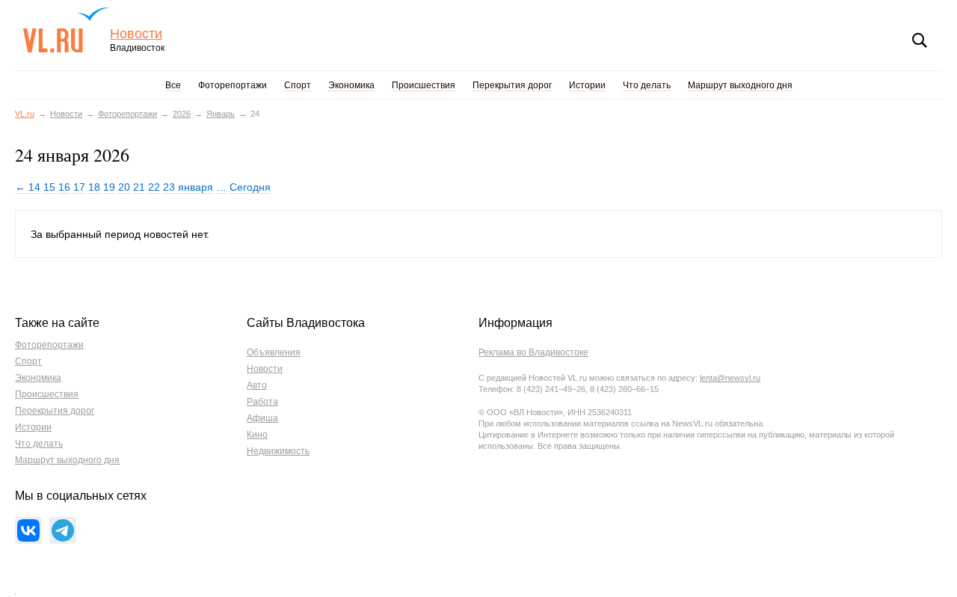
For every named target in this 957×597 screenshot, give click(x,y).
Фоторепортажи (232, 85)
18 (94, 187)
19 (109, 187)
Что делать (647, 85)
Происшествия (423, 85)
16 (64, 187)
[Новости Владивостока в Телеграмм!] (62, 530)
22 (154, 187)
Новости (136, 34)
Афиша (262, 418)
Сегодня (250, 187)
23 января (188, 187)
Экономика (351, 85)
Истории (587, 85)
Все (173, 85)
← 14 (27, 187)
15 (49, 187)
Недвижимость (278, 451)
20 (124, 187)
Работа (262, 402)
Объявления (274, 352)
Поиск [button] (919, 40)
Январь (220, 113)
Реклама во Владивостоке (533, 352)
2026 (182, 113)
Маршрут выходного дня (740, 85)
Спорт (297, 85)
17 (79, 187)
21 (139, 187)
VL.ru (66, 29)
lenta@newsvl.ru (730, 377)
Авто (257, 385)
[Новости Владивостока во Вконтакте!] (28, 530)
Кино (257, 434)
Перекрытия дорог (512, 85)
